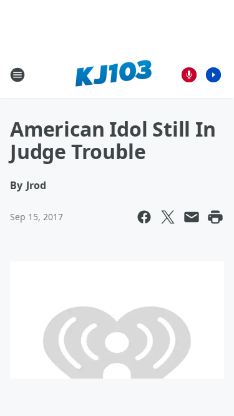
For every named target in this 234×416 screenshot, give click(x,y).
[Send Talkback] (189, 74)
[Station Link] (113, 74)
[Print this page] (215, 217)
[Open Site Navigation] (17, 74)
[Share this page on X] (168, 217)
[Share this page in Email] (191, 217)
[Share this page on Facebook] (144, 217)
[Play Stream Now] (213, 74)
